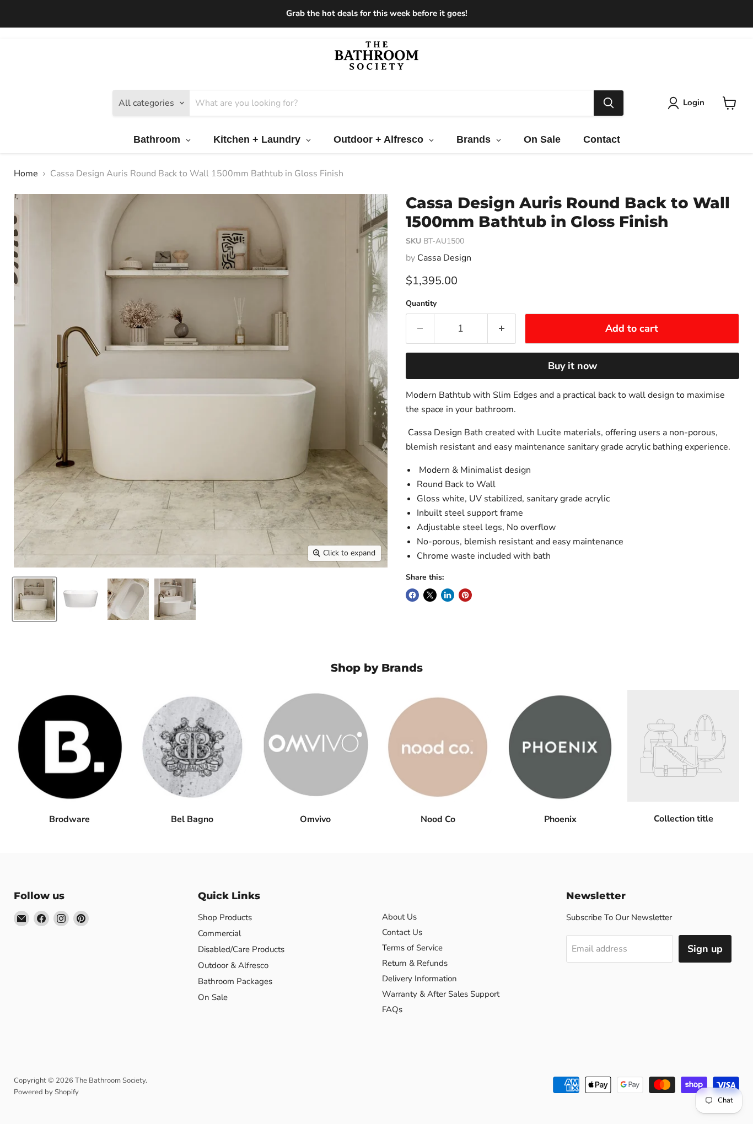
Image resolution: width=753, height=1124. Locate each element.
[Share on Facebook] (412, 595)
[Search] (608, 103)
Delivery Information (419, 978)
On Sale (213, 997)
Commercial (219, 933)
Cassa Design (444, 258)
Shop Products (225, 917)
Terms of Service (412, 947)
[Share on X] (430, 595)
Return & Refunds (415, 963)
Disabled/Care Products (241, 949)
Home (26, 174)
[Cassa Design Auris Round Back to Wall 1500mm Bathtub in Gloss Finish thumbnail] (34, 599)
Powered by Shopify (46, 1092)
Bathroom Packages (235, 981)
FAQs (392, 1009)
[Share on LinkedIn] (447, 595)
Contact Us (402, 932)
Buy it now (572, 365)
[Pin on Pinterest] (465, 595)
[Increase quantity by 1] (502, 329)
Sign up (705, 948)
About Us (399, 916)
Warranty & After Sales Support (440, 993)
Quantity (421, 303)
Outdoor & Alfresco (233, 965)
